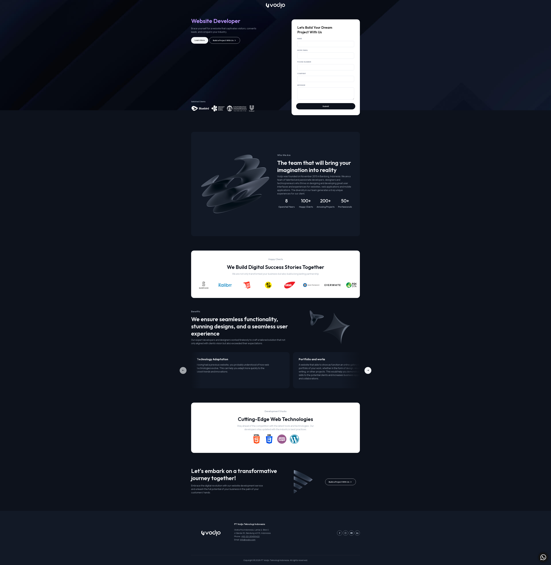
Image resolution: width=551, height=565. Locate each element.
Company (301, 74)
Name (299, 39)
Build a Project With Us (223, 40)
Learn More (200, 40)
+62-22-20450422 (250, 536)
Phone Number (304, 62)
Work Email (302, 50)
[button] (367, 370)
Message (301, 85)
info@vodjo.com (247, 539)
